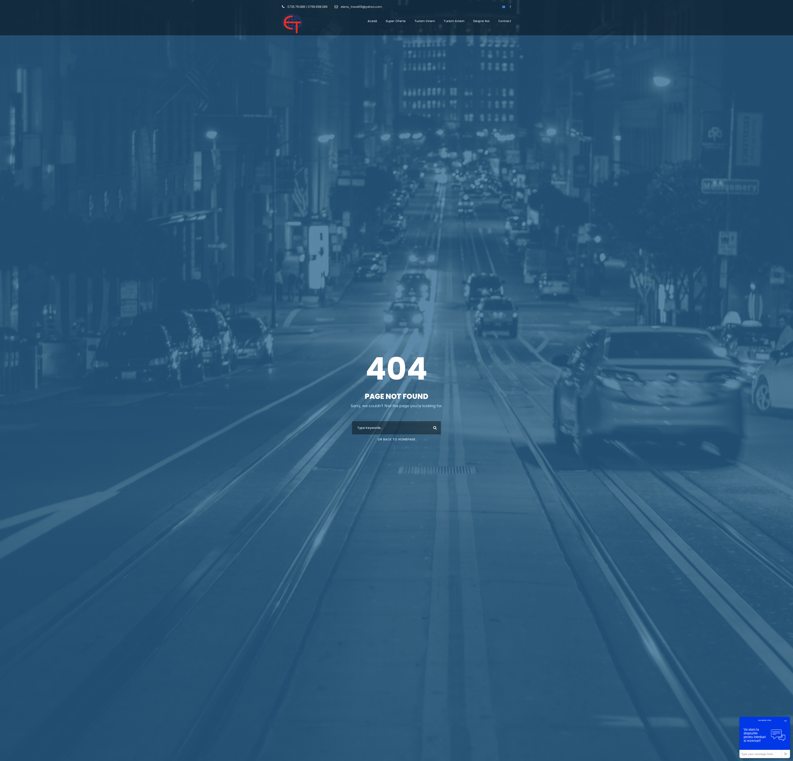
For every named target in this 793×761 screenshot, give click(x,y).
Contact (504, 21)
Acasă (372, 21)
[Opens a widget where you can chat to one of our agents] (765, 737)
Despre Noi (481, 21)
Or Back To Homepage (396, 439)
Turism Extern (454, 21)
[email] (503, 7)
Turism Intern (424, 21)
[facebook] (510, 7)
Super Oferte (396, 21)
